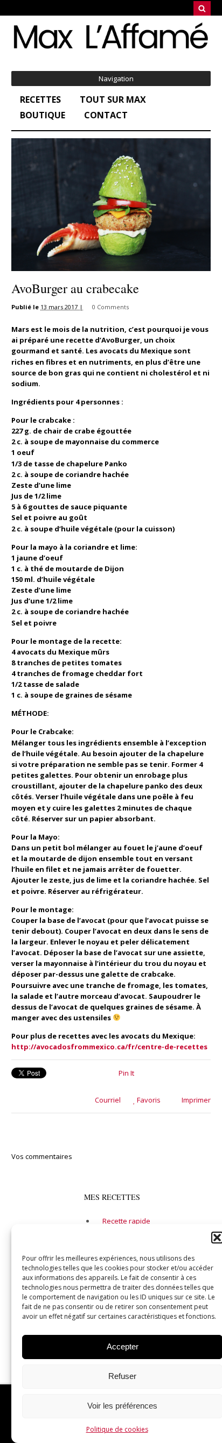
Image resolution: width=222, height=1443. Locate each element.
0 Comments (110, 307)
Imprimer (195, 1100)
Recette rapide (126, 1221)
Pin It (126, 1073)
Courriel (107, 1100)
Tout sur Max (113, 99)
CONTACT (106, 115)
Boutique (42, 115)
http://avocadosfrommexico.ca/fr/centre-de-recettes (109, 1046)
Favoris (148, 1100)
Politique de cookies (117, 1429)
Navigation (116, 78)
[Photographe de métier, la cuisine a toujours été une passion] (111, 48)
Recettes (40, 99)
